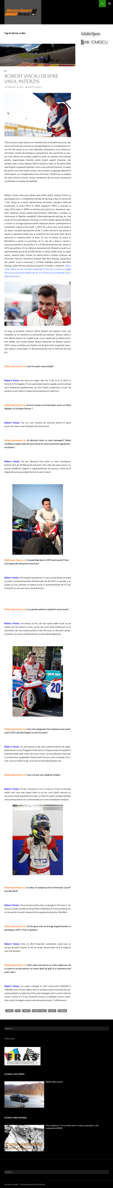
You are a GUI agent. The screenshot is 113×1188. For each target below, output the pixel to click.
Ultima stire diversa (15, 1117)
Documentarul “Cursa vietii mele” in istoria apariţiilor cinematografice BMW (72, 1126)
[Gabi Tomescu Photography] (94, 42)
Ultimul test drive (14, 1074)
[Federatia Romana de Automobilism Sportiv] (22, 1056)
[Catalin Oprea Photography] (91, 35)
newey (26, 1011)
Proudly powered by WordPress (33, 1184)
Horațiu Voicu (35, 87)
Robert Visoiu (40, 1011)
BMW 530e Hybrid (54, 1082)
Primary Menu (109, 3)
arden (9, 1011)
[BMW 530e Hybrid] (24, 1094)
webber (62, 1011)
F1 (5, 71)
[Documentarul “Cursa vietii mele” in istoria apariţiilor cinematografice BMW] (24, 1138)
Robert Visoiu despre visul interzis (31, 78)
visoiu (52, 1011)
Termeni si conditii (11, 1184)
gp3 (18, 1011)
